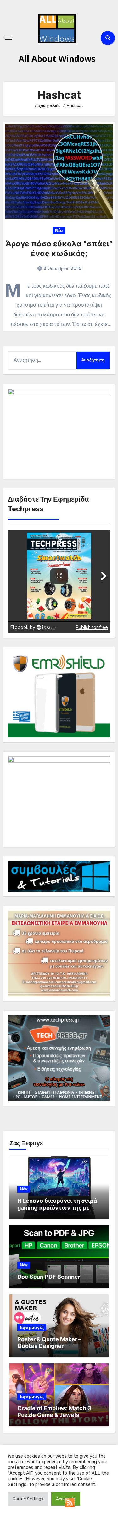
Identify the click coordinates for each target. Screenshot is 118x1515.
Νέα (59, 230)
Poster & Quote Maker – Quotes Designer (49, 1342)
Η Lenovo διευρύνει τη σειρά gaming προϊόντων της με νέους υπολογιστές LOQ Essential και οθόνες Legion (57, 1210)
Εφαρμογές (32, 1327)
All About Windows (57, 58)
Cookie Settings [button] (28, 1498)
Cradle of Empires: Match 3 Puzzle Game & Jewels (54, 1411)
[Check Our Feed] (70, 1502)
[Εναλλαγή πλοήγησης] (8, 38)
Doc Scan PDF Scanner (48, 1276)
